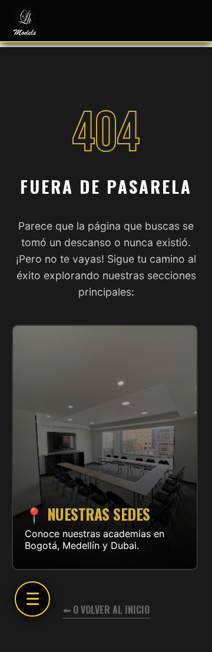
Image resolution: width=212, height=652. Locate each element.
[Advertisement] (105, 423)
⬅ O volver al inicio (106, 610)
